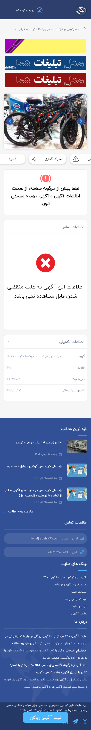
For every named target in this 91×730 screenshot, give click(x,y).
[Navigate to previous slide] (81, 121)
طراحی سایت (79, 606)
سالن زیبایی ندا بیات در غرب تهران (39, 442)
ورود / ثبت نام (25, 10)
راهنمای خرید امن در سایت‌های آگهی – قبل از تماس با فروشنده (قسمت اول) (33, 492)
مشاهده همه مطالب (20, 511)
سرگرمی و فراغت (66, 29)
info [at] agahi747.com (44, 538)
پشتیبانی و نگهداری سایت (70, 584)
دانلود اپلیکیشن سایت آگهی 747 (65, 577)
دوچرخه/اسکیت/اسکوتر (34, 29)
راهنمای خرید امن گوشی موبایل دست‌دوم (34, 466)
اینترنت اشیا (79, 591)
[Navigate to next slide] (10, 121)
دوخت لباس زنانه (76, 599)
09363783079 (58, 552)
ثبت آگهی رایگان (45, 717)
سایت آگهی (79, 613)
